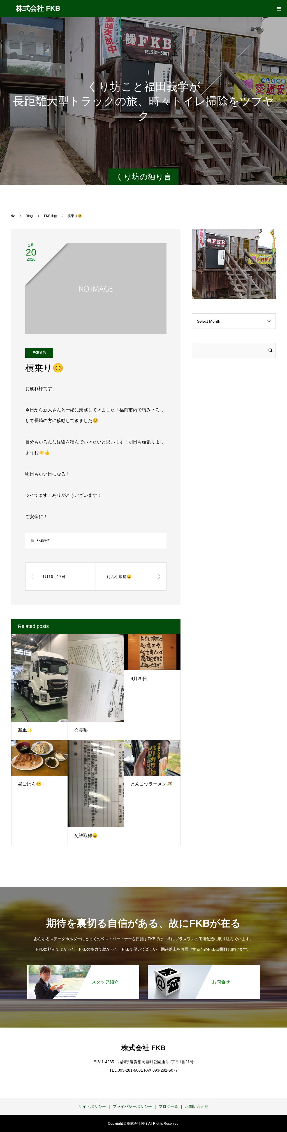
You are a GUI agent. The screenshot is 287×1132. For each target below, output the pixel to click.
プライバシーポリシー (132, 1106)
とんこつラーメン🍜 (151, 784)
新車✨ (25, 730)
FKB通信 (39, 353)
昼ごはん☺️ (29, 784)
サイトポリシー (92, 1106)
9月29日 (139, 678)
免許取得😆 (86, 835)
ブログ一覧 (168, 1106)
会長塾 (81, 730)
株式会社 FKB (38, 8)
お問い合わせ (197, 1106)
